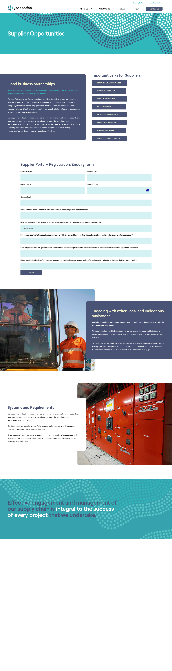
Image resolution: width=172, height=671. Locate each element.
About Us (84, 9)
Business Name (26, 172)
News (137, 9)
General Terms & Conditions (109, 138)
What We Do (104, 9)
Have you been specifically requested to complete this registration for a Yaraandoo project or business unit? (60, 222)
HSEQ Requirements (109, 130)
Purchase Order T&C (109, 91)
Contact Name (25, 184)
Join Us (122, 9)
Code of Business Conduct (109, 99)
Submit (31, 273)
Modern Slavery (109, 107)
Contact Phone (92, 184)
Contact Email (25, 197)
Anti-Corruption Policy (109, 115)
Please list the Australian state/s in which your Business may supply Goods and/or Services (54, 210)
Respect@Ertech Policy (109, 123)
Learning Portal (138, 3)
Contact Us (154, 9)
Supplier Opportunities (155, 3)
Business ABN (92, 172)
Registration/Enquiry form (109, 83)
